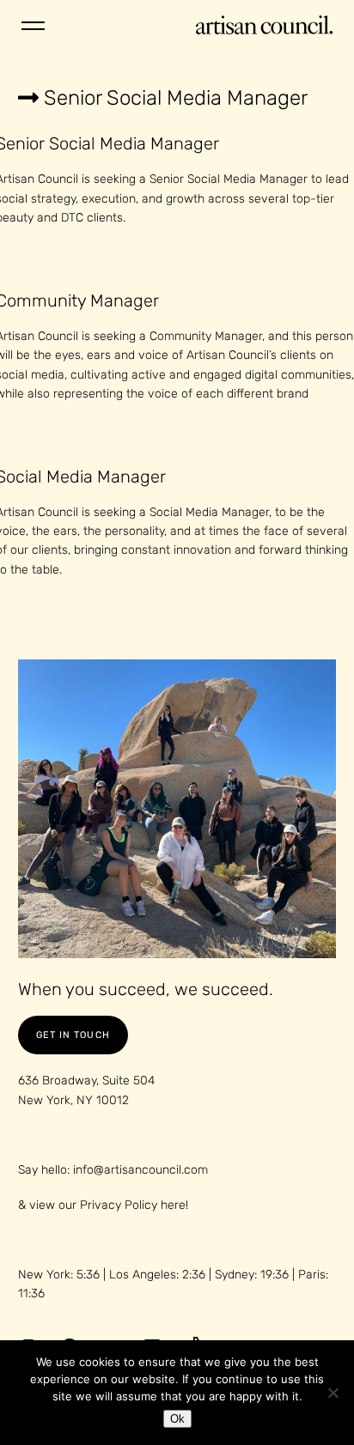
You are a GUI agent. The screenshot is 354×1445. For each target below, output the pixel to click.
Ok (177, 1418)
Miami (238, 67)
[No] (332, 1392)
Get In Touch (73, 1035)
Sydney (308, 67)
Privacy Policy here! (134, 1205)
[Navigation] (33, 25)
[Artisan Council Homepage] (264, 26)
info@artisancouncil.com (140, 1170)
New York (53, 67)
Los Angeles (152, 67)
